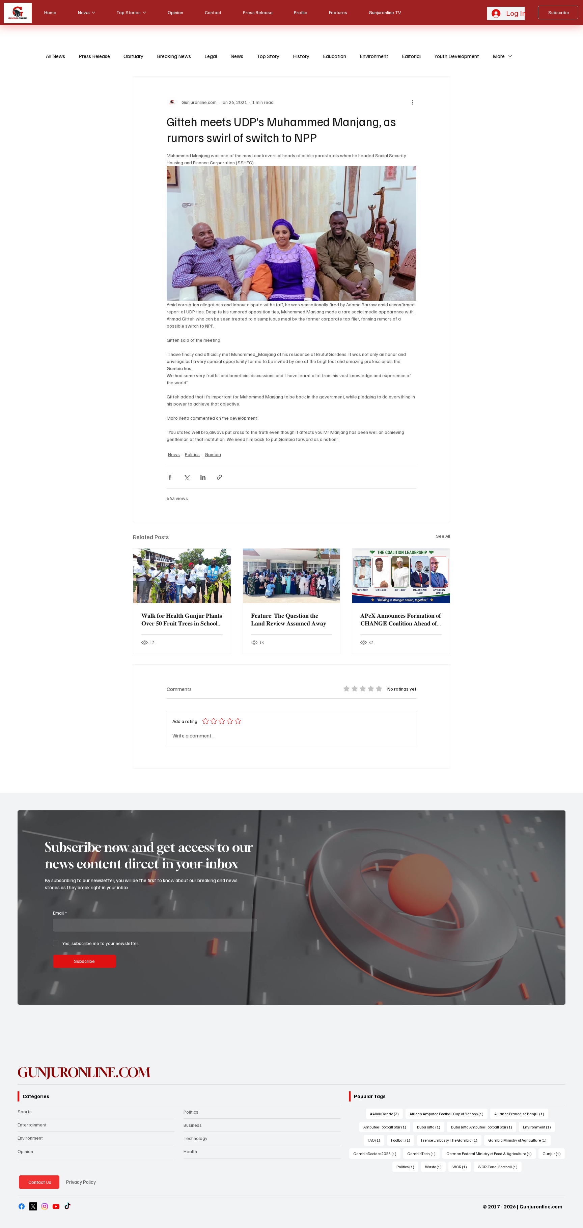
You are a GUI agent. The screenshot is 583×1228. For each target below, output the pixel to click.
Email (60, 913)
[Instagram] (44, 1206)
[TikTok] (67, 1206)
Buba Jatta (430, 1126)
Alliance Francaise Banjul (521, 1113)
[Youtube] (56, 1206)
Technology (195, 1138)
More (499, 56)
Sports (25, 1111)
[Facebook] (22, 1206)
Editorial (411, 56)
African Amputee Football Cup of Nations (449, 1113)
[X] (33, 1206)
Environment (374, 56)
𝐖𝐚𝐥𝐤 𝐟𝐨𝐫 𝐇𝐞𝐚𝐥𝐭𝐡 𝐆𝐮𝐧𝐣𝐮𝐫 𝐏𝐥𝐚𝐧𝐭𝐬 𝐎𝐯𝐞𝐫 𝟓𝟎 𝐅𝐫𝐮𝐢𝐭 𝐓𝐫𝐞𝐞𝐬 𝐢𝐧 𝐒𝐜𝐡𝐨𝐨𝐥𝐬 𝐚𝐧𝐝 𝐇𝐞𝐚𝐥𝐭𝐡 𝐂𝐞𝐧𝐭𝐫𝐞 (181, 619)
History (301, 56)
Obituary (133, 56)
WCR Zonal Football (500, 1166)
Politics (192, 454)
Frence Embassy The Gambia (451, 1140)
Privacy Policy (81, 1182)
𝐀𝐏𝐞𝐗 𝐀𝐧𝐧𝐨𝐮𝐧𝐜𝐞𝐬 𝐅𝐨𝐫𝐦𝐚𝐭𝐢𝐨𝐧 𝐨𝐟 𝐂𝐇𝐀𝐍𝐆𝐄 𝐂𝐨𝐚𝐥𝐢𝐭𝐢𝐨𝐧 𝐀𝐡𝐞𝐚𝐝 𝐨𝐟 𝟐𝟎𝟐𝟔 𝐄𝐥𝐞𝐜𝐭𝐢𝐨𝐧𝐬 (400, 619)
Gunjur (554, 1153)
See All (443, 536)
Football (402, 1140)
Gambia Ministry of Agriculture (519, 1140)
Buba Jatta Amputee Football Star (483, 1126)
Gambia (213, 454)
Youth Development (456, 56)
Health (190, 1151)
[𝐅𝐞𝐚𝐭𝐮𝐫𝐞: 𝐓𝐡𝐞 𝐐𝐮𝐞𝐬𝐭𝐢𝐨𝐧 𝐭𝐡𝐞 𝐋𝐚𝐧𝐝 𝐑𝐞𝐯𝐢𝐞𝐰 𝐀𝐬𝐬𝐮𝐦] (291, 576)
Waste (435, 1166)
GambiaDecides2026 (376, 1153)
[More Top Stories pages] (144, 12)
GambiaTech (423, 1153)
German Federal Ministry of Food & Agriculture (491, 1153)
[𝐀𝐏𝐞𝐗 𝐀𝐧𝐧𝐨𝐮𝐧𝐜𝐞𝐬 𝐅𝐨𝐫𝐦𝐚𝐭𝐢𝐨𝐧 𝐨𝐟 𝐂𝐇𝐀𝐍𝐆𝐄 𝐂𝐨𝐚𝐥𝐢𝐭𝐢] (401, 576)
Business (193, 1125)
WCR (461, 1166)
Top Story (268, 56)
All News (55, 56)
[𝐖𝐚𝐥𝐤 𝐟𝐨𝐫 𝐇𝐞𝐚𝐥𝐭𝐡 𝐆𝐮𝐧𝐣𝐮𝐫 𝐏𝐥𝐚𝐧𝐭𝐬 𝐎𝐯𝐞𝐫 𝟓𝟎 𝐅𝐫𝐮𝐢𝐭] (182, 576)
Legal (210, 56)
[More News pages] (93, 12)
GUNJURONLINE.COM (84, 1072)
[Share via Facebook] (170, 477)
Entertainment (32, 1124)
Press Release (94, 56)
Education (334, 56)
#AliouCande (386, 1113)
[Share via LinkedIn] (203, 477)
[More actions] (412, 102)
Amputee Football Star (386, 1126)
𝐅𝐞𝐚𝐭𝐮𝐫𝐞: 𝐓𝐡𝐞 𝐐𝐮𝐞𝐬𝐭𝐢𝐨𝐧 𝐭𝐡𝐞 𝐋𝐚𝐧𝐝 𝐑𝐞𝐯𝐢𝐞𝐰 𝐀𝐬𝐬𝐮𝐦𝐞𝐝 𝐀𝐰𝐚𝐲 (288, 619)
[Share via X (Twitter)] (186, 477)
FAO (376, 1140)
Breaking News (174, 56)
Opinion (25, 1151)
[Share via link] (219, 477)
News (236, 56)
